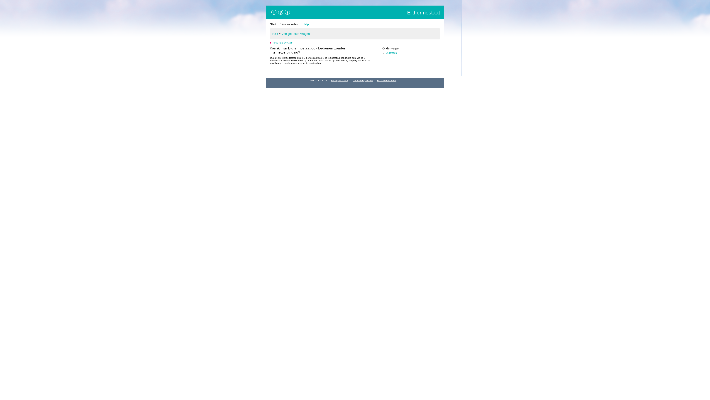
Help (305, 24)
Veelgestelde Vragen (296, 34)
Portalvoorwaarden (386, 80)
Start (273, 24)
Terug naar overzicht (283, 42)
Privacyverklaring (340, 80)
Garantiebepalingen (363, 80)
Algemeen (391, 53)
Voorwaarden (289, 24)
